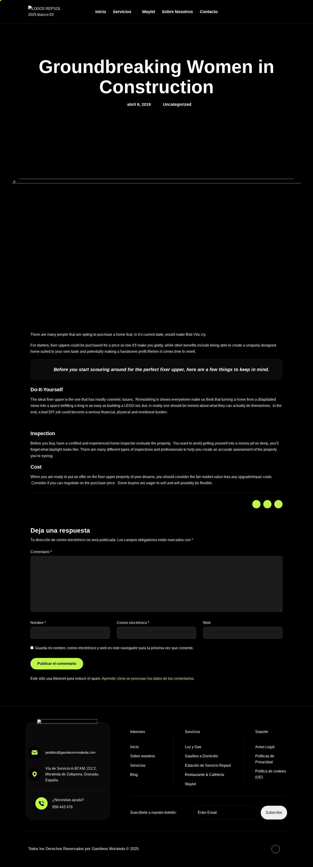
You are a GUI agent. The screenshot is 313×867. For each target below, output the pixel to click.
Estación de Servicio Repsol (208, 765)
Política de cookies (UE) (270, 774)
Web (207, 623)
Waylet (148, 11)
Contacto (209, 11)
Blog (134, 775)
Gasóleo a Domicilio (201, 756)
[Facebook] (282, 10)
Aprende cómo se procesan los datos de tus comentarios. (148, 678)
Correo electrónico (133, 623)
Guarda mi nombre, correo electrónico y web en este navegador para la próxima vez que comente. (114, 648)
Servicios (122, 11)
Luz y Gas (193, 747)
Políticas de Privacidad (264, 759)
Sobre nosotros (177, 11)
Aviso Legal (265, 747)
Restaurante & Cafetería (204, 775)
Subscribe (274, 812)
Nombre (38, 623)
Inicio (100, 11)
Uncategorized (177, 104)
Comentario (41, 552)
